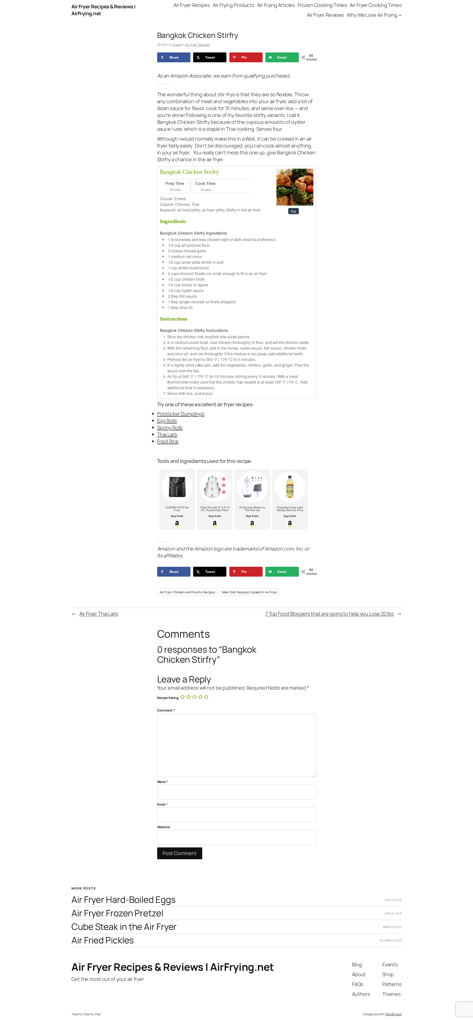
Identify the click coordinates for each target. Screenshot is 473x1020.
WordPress (393, 1014)
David (177, 44)
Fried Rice (168, 441)
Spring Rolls (170, 427)
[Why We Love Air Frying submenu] (400, 15)
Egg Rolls (167, 420)
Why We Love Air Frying (372, 15)
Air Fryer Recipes (197, 44)
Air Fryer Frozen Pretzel (117, 913)
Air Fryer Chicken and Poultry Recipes (187, 592)
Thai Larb (167, 434)
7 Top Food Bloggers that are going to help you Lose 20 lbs (329, 613)
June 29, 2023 (393, 900)
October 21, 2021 (391, 940)
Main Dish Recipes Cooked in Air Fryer (249, 592)
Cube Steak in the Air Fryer (124, 927)
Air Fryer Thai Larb (98, 613)
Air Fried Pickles (102, 940)
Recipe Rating (168, 698)
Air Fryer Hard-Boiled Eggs (123, 900)
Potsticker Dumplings (180, 413)
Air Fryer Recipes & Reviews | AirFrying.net (172, 967)
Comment (166, 710)
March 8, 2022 (392, 927)
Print (293, 211)
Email (162, 804)
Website (163, 827)
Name (162, 781)
